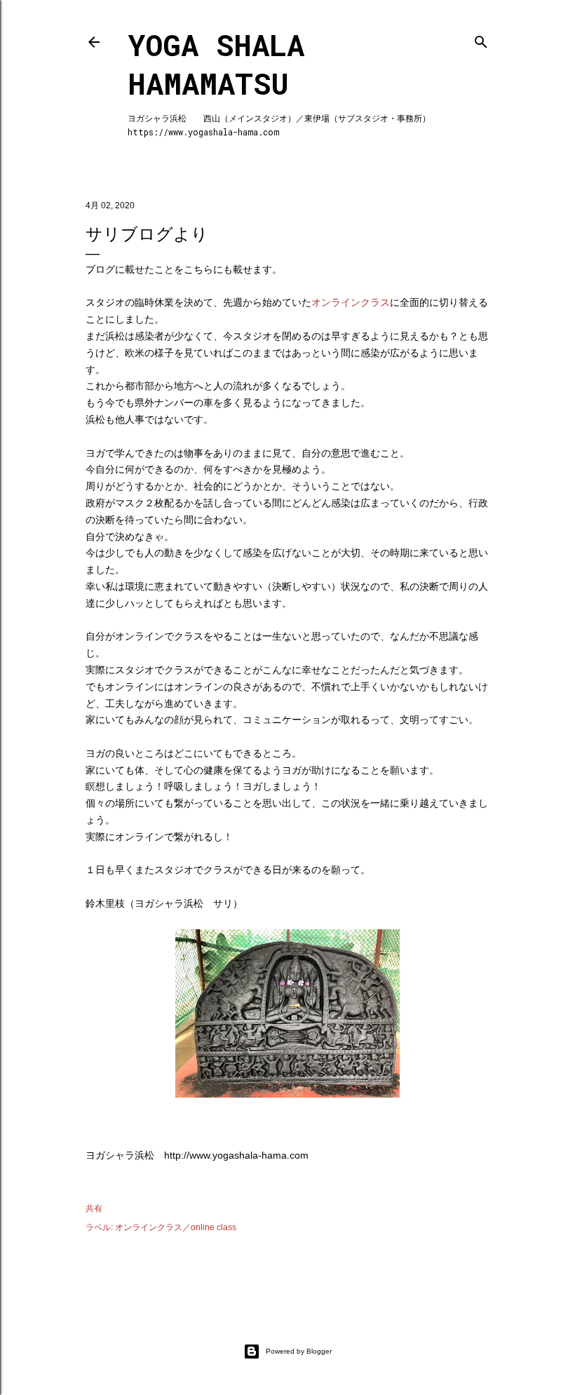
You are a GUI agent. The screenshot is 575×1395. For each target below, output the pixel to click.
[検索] (481, 39)
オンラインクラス (350, 302)
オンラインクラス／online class (175, 1227)
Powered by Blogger (299, 1351)
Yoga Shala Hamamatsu (216, 63)
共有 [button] (94, 1208)
